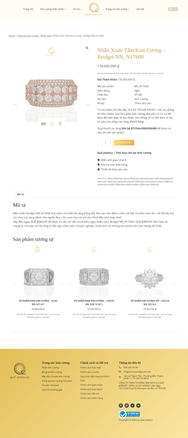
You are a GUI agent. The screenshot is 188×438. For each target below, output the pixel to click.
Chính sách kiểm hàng (91, 398)
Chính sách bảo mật (90, 367)
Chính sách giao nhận (91, 384)
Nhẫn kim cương (121, 178)
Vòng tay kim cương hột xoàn (57, 380)
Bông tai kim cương (52, 372)
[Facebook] (121, 405)
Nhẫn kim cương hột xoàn (141, 178)
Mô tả (20, 194)
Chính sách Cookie (89, 372)
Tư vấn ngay (124, 142)
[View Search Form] (173, 9)
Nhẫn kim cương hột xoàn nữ (120, 181)
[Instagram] (127, 405)
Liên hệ (140, 9)
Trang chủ (28, 9)
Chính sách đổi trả (89, 393)
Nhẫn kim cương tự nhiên (127, 184)
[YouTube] (138, 405)
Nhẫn (110, 178)
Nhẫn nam (145, 184)
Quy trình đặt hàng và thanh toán (94, 378)
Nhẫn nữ (155, 184)
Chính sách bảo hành (91, 389)
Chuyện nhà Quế (50, 385)
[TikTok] (132, 405)
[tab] (20, 194)
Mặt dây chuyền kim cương (56, 376)
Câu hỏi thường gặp (52, 389)
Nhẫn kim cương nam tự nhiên (149, 181)
